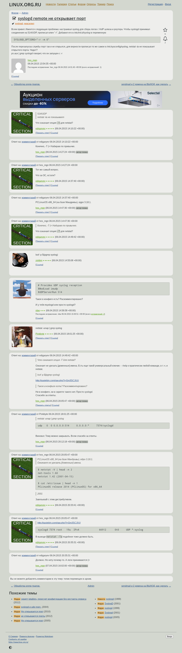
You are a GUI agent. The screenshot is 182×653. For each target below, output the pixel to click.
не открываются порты (33, 616)
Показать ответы (43, 405)
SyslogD (109, 603)
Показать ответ (42, 133)
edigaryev (41, 128)
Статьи (72, 4)
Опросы (91, 4)
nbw (38, 310)
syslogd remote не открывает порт (52, 18)
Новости (51, 4)
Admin (25, 13)
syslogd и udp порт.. (31, 607)
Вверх (169, 637)
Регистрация (155, 4)
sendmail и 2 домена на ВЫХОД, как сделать (144, 84)
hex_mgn (32, 60)
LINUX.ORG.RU (25, 4)
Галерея (62, 4)
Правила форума (26, 636)
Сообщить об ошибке (18, 639)
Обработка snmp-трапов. (27, 84)
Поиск (110, 4)
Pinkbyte (40, 334)
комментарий (29, 142)
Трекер (101, 4)
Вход (168, 4)
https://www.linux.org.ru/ (18, 642)
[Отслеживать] (165, 38)
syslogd (19, 23)
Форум (81, 4)
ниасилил (29, 23)
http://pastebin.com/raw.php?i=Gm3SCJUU (57, 380)
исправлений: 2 (97, 314)
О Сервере (13, 636)
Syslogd (109, 612)
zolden (39, 260)
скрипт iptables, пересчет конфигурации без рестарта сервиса (53, 599)
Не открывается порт (32, 611)
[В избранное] (165, 30)
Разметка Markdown (44, 636)
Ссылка (15, 76)
